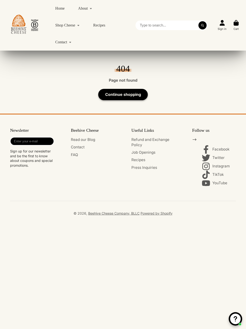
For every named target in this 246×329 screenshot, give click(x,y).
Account (222, 25)
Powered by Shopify (156, 213)
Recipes (99, 25)
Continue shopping (123, 94)
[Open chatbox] (235, 319)
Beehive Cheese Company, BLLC (114, 213)
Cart (236, 25)
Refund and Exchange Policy (150, 142)
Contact (61, 42)
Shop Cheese (65, 25)
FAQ (74, 154)
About (83, 8)
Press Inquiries (144, 167)
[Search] (202, 25)
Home (60, 8)
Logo (24, 25)
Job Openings (143, 152)
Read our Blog (83, 139)
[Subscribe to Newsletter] (49, 141)
